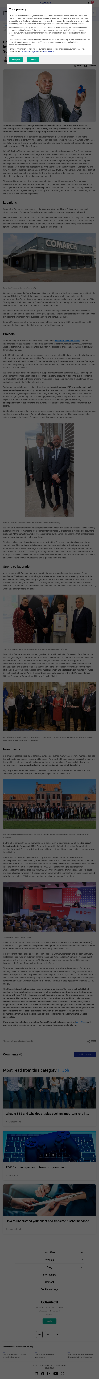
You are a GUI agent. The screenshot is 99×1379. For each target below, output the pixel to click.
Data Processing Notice (30, 51)
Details (33, 59)
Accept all (16, 59)
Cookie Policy (48, 51)
